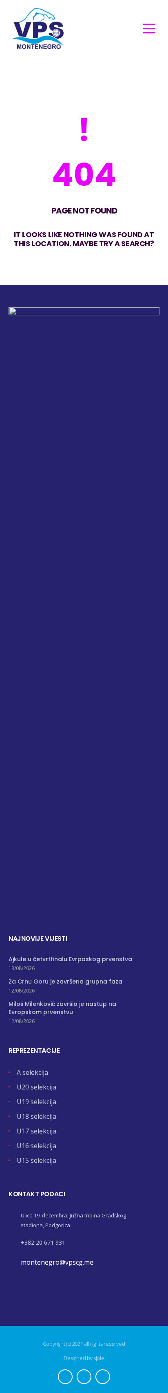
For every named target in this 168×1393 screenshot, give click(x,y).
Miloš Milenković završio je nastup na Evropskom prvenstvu (62, 1008)
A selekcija (32, 1072)
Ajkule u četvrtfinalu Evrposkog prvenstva (70, 959)
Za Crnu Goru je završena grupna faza (65, 981)
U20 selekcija (36, 1087)
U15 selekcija (36, 1160)
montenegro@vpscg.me (57, 1262)
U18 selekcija (36, 1116)
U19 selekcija (36, 1101)
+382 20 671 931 (43, 1242)
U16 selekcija (36, 1145)
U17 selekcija (36, 1131)
